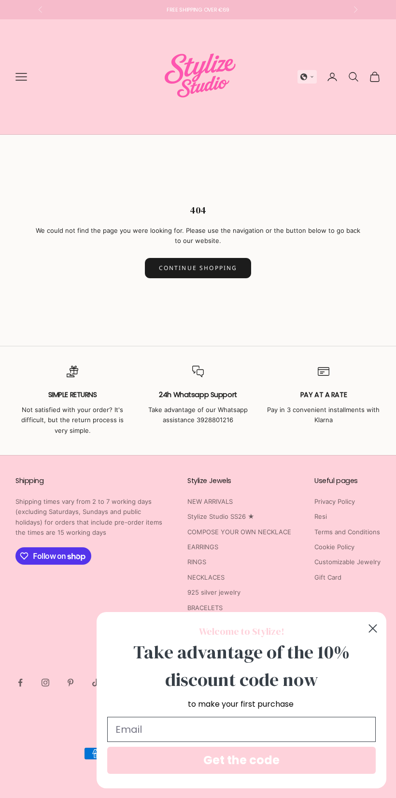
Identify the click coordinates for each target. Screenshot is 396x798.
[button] (307, 77)
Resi (320, 516)
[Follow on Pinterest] (70, 682)
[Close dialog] (373, 628)
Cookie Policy (334, 547)
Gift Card (327, 577)
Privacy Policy (334, 501)
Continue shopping (198, 268)
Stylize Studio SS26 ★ (221, 516)
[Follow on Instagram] (45, 682)
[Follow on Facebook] (20, 682)
